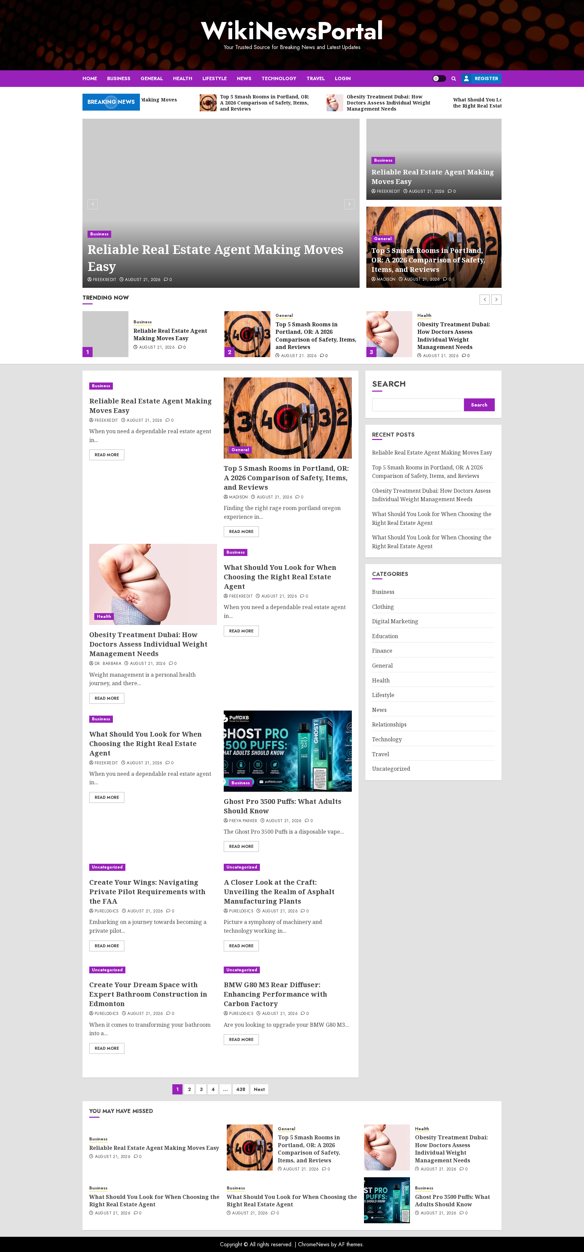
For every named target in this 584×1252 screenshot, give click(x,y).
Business (118, 78)
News (244, 78)
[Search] (453, 78)
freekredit (105, 280)
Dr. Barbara (108, 664)
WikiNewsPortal (292, 30)
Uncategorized (107, 867)
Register (486, 78)
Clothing (383, 606)
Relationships (389, 724)
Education (385, 636)
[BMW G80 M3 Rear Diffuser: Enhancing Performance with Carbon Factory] (287, 970)
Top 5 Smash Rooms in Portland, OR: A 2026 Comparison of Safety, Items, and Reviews (428, 260)
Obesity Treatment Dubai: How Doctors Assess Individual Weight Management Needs (311, 336)
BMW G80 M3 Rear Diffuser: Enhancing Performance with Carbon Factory (275, 994)
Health (182, 78)
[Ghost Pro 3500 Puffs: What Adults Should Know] (287, 751)
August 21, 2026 (143, 280)
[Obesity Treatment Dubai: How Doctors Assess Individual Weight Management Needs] (247, 334)
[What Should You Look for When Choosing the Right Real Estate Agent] (389, 334)
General (152, 78)
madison (386, 279)
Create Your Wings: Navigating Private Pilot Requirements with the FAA (147, 892)
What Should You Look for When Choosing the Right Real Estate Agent (454, 334)
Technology (279, 78)
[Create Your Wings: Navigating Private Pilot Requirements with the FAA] (153, 867)
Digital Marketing (395, 621)
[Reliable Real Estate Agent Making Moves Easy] (221, 203)
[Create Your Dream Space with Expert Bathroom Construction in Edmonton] (153, 970)
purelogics (107, 911)
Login (343, 78)
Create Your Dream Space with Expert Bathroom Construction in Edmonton (148, 994)
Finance (382, 651)
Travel (316, 78)
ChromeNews (314, 1244)
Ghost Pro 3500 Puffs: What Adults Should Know (452, 1200)
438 (240, 1089)
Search (389, 384)
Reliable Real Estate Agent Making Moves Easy (215, 258)
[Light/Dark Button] (439, 78)
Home (89, 78)
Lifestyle (214, 78)
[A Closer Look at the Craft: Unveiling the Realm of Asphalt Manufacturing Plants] (287, 867)
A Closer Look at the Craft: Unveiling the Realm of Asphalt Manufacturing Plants (279, 892)
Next (259, 1089)
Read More (107, 455)
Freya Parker (243, 821)
